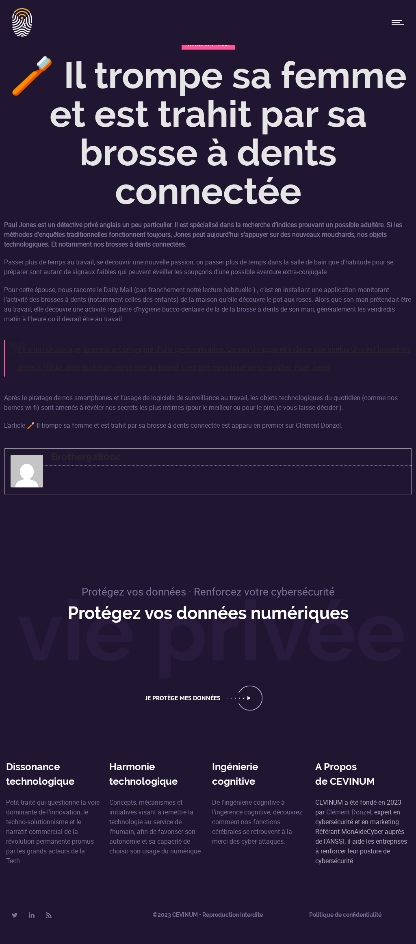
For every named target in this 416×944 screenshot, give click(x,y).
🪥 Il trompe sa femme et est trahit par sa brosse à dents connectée (123, 425)
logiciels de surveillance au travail (199, 397)
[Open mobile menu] (400, 22)
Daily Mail (118, 289)
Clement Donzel (318, 425)
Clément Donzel (348, 812)
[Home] (22, 34)
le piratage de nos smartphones (67, 397)
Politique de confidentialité (345, 915)
